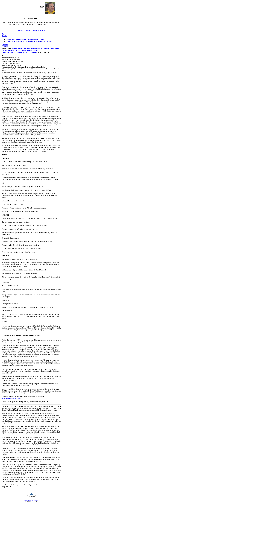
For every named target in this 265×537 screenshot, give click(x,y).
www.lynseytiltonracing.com (11, 398)
